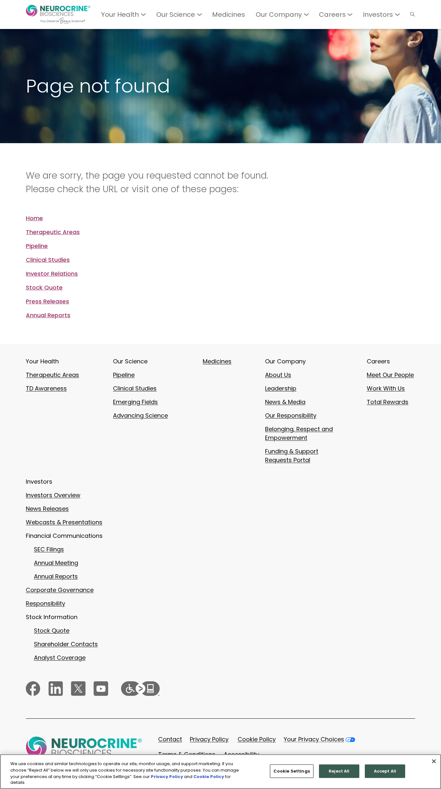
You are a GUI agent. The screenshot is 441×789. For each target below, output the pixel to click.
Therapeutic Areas (53, 232)
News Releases (47, 509)
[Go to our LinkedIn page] (55, 688)
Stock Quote (44, 288)
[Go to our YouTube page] (101, 688)
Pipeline (37, 246)
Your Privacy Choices (314, 739)
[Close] (434, 761)
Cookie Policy (257, 739)
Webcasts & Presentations (64, 522)
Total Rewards (387, 402)
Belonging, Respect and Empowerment (299, 433)
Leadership (280, 388)
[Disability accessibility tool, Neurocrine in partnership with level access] (140, 688)
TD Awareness (46, 388)
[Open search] (412, 14)
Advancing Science (140, 415)
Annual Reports (48, 315)
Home (34, 218)
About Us (278, 375)
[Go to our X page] (78, 688)
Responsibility (45, 603)
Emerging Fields (135, 402)
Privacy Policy (209, 739)
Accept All (385, 771)
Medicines (217, 361)
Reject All (339, 771)
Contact (170, 739)
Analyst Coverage (60, 658)
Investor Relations (52, 274)
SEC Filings (49, 549)
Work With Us (386, 388)
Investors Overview (53, 495)
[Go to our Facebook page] (33, 688)
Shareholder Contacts (66, 644)
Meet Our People (390, 375)
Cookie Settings (291, 771)
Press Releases (47, 301)
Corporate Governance (60, 590)
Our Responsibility (290, 415)
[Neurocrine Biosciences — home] (58, 14)
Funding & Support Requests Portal (291, 455)
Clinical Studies (48, 260)
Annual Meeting (56, 563)
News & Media (285, 402)
